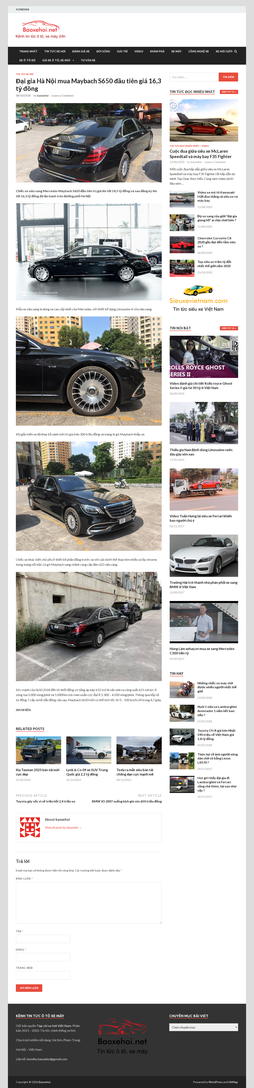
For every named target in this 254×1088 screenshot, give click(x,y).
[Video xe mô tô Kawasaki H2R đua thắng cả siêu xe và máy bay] (182, 193)
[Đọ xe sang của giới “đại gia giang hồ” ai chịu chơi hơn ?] (182, 216)
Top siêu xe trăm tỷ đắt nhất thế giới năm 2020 (214, 264)
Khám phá (157, 51)
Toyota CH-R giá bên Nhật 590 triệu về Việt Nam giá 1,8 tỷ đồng (216, 735)
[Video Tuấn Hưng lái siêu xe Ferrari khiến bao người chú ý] (204, 511)
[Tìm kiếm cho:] (204, 77)
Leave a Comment (63, 95)
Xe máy (176, 51)
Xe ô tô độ (27, 60)
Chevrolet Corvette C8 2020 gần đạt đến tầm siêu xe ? (216, 242)
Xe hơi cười (224, 51)
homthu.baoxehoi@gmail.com (47, 1059)
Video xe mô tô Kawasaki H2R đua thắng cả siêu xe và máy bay (217, 196)
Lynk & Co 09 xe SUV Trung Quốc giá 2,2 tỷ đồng (87, 772)
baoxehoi (43, 95)
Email (21, 949)
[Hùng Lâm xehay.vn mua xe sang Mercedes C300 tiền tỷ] (204, 644)
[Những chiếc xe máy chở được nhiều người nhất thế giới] (182, 683)
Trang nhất (28, 51)
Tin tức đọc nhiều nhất (184, 146)
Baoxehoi (44, 1082)
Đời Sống (103, 51)
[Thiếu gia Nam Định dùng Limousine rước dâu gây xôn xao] (204, 445)
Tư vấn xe (88, 60)
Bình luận (24, 878)
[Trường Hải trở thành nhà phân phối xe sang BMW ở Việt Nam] (204, 578)
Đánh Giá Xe (81, 51)
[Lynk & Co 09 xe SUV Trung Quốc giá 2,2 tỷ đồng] (89, 765)
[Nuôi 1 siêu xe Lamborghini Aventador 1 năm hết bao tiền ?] (182, 707)
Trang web (24, 967)
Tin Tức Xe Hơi (54, 51)
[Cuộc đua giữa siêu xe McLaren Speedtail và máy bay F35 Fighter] (204, 101)
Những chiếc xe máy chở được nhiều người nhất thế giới (217, 687)
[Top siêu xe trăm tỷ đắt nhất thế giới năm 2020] (182, 262)
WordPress (216, 1082)
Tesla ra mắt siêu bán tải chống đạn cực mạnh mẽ (134, 772)
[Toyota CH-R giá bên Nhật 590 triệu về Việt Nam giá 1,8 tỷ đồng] (182, 731)
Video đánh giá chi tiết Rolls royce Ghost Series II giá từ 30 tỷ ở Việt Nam (201, 385)
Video (138, 51)
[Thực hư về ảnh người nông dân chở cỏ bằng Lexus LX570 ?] (182, 754)
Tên (19, 931)
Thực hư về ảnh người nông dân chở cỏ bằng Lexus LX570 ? (217, 758)
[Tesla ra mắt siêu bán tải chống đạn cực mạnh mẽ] (139, 765)
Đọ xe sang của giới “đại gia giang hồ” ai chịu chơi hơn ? (217, 218)
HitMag (233, 1082)
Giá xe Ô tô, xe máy (56, 60)
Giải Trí (122, 51)
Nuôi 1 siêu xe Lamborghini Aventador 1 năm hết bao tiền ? (217, 711)
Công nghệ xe (198, 51)
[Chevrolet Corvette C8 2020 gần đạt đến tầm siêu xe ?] (182, 238)
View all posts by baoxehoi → (63, 827)
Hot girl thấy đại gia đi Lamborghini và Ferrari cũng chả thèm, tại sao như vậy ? (217, 784)
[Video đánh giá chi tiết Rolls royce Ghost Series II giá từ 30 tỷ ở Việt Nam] (204, 379)
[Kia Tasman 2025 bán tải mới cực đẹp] (38, 765)
